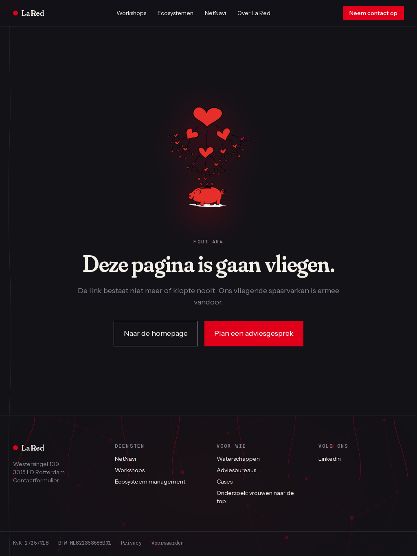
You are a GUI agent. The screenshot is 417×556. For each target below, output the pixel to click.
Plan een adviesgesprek (254, 333)
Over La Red (253, 13)
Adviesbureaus (236, 470)
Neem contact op (373, 13)
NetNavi (215, 13)
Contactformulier (36, 480)
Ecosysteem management (150, 481)
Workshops (131, 13)
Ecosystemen (175, 13)
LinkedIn (329, 458)
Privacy (131, 543)
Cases (225, 481)
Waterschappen (238, 458)
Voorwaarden (167, 543)
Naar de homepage (156, 333)
